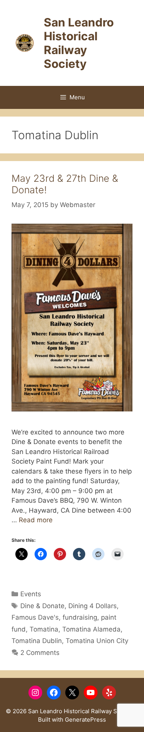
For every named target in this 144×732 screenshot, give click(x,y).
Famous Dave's (35, 617)
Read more (36, 520)
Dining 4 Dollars (92, 606)
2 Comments (40, 652)
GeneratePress (85, 719)
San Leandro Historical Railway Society (79, 43)
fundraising (80, 617)
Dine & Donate (42, 606)
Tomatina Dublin (37, 641)
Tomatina (44, 629)
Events (30, 594)
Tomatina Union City (97, 641)
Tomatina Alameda (91, 629)
